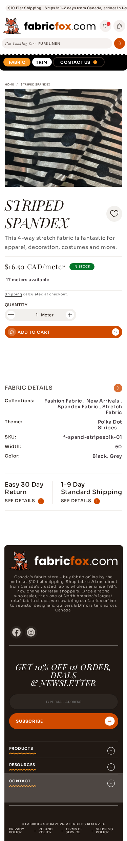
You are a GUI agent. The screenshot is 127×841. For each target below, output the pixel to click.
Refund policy (46, 830)
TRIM (41, 62)
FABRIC (17, 62)
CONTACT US (75, 62)
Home (9, 84)
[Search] (119, 43)
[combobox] (74, 44)
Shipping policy (104, 830)
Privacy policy (16, 830)
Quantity (16, 304)
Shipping (13, 294)
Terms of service (74, 830)
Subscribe (29, 721)
